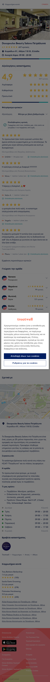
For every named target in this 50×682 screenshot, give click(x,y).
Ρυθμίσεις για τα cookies (24, 363)
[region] (25, 341)
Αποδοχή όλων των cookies (25, 356)
